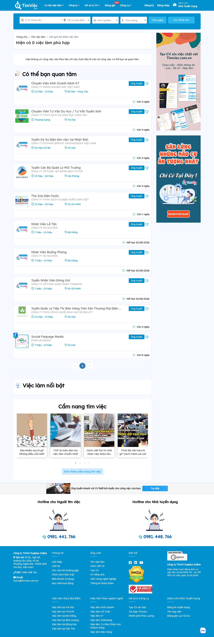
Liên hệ (56, 566)
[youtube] (142, 563)
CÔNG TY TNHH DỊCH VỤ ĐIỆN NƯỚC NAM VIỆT (60, 199)
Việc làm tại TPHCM (63, 611)
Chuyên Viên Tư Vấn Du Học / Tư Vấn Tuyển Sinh (66, 111)
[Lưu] (147, 84)
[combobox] (76, 20)
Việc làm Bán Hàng (101, 631)
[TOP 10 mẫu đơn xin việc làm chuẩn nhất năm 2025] (65, 430)
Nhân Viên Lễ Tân (44, 224)
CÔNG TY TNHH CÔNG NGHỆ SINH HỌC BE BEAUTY (62, 312)
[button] (75, 463)
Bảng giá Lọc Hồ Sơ (178, 615)
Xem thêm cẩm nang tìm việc (82, 471)
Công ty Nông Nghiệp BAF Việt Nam (55, 87)
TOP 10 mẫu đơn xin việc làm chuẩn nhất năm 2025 (65, 454)
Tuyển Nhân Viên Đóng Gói (50, 280)
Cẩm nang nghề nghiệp (103, 578)
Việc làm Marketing (101, 620)
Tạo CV (94, 570)
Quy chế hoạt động (62, 583)
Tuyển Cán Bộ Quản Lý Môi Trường (56, 168)
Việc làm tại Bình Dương (65, 620)
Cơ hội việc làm (53, 5)
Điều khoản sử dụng (63, 578)
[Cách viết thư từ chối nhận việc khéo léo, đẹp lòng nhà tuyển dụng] (99, 430)
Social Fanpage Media (47, 337)
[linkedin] (136, 563)
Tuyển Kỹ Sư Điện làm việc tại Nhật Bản (59, 139)
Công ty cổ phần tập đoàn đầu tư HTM (57, 171)
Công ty (73, 5)
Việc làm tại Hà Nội (63, 607)
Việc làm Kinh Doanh (102, 607)
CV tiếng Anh (97, 574)
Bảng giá (111, 5)
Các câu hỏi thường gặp (65, 570)
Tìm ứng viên (174, 611)
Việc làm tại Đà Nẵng (64, 615)
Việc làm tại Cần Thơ (63, 628)
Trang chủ (21, 36)
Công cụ (125, 5)
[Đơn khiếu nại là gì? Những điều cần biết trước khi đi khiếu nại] (32, 430)
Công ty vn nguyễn (44, 227)
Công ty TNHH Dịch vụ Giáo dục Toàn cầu (59, 115)
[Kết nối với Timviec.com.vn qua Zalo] (202, 630)
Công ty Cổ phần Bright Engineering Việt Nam (63, 143)
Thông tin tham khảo (102, 583)
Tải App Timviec (138, 611)
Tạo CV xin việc (137, 607)
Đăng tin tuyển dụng (178, 607)
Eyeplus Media (41, 340)
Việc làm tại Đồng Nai (64, 624)
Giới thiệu (57, 561)
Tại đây (155, 488)
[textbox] (76, 20)
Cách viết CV (97, 566)
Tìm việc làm (38, 36)
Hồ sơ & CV (91, 5)
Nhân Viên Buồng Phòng (49, 252)
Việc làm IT (96, 615)
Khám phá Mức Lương (141, 615)
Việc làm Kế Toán (100, 611)
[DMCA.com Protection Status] (136, 574)
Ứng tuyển (136, 83)
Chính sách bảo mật (63, 574)
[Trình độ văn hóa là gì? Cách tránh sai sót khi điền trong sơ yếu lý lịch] (133, 430)
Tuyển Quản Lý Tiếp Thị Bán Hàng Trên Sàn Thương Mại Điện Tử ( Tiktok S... (77, 308)
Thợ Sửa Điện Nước (45, 196)
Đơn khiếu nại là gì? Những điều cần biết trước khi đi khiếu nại (32, 454)
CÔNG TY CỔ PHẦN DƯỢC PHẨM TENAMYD (56, 284)
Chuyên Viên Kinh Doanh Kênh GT (55, 83)
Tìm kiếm (157, 20)
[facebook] (131, 563)
